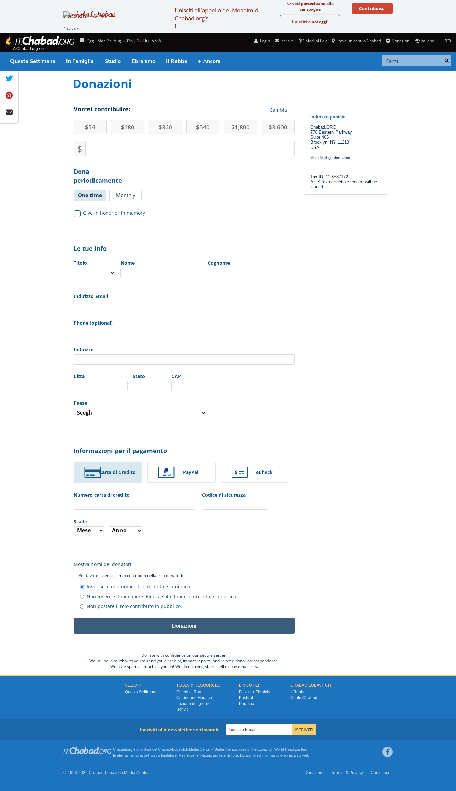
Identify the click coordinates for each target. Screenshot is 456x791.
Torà (234, 755)
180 (127, 127)
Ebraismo (143, 61)
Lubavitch (180, 749)
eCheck (264, 472)
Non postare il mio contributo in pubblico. (134, 606)
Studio (113, 61)
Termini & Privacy (347, 772)
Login (264, 41)
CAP (176, 376)
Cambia (278, 110)
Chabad (164, 749)
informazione (272, 755)
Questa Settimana (32, 61)
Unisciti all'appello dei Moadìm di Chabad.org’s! (217, 18)
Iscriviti (182, 709)
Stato (139, 376)
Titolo (80, 263)
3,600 (278, 127)
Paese (80, 403)
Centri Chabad (303, 697)
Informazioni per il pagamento (120, 451)
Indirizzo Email (91, 296)
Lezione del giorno (193, 703)
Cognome (219, 263)
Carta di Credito (117, 472)
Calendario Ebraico (194, 697)
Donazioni (401, 41)
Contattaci (380, 772)
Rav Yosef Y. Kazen (195, 755)
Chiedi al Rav (315, 41)
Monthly (125, 195)
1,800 (240, 127)
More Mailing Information (330, 158)
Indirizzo (84, 349)
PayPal (190, 472)
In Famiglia (80, 61)
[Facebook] (387, 752)
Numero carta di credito (102, 495)
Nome (127, 263)
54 (90, 127)
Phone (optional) (93, 323)
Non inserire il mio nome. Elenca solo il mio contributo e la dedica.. (163, 596)
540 (203, 127)
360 (165, 127)
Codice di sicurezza (224, 495)
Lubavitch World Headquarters (282, 749)
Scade (80, 521)
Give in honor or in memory (114, 213)
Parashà (246, 703)
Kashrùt (246, 697)
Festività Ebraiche (255, 692)
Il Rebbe (176, 61)
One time (90, 195)
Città (79, 376)
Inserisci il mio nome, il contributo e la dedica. (139, 586)
